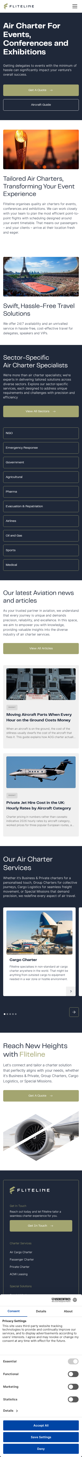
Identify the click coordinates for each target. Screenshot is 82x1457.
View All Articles (41, 648)
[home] (19, 6)
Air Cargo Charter (21, 1252)
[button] (74, 6)
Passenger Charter (22, 1259)
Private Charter (19, 1266)
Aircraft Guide (41, 105)
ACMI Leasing (18, 1274)
